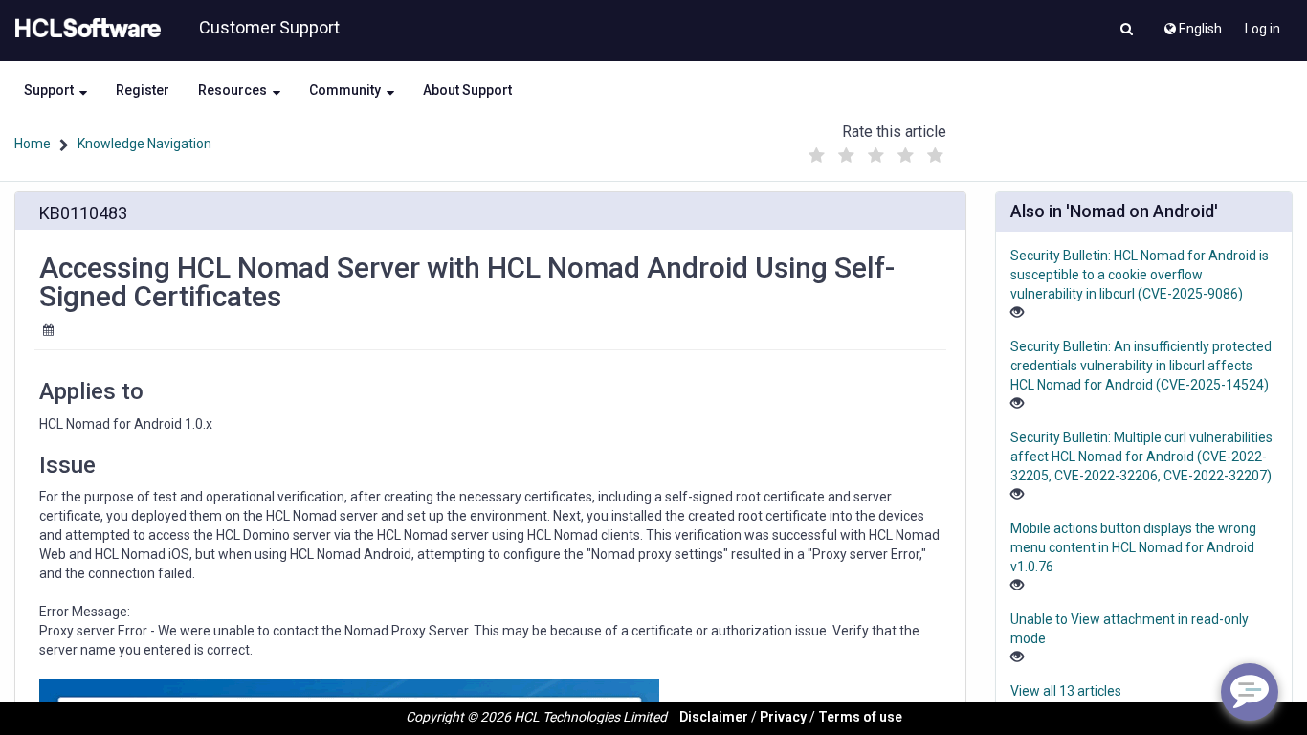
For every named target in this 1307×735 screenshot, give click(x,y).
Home (32, 143)
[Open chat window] (1249, 692)
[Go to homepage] (84, 28)
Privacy (783, 716)
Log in (1262, 28)
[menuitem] (1191, 24)
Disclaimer (713, 716)
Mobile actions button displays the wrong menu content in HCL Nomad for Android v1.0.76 (1133, 547)
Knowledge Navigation (144, 143)
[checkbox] (816, 156)
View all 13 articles (1065, 691)
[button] (1127, 30)
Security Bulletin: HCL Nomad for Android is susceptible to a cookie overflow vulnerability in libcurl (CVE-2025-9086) (1139, 274)
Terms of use (860, 716)
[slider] (875, 150)
